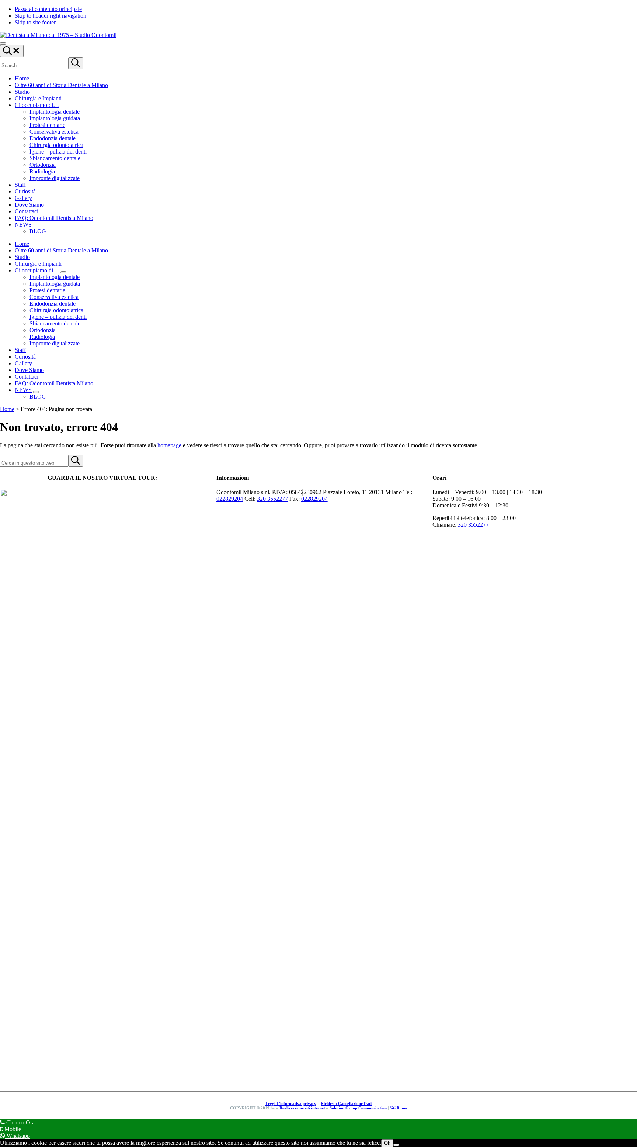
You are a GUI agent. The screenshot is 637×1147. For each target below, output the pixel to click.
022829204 (229, 499)
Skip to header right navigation (50, 16)
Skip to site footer (35, 22)
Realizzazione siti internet (302, 1108)
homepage (169, 445)
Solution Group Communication (358, 1108)
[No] (396, 1145)
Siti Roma (398, 1108)
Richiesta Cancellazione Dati (346, 1103)
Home (7, 409)
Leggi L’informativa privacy (290, 1103)
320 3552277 (272, 499)
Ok (387, 1143)
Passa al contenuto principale (48, 9)
